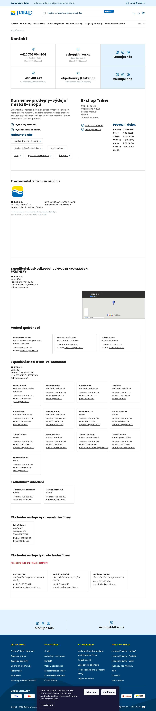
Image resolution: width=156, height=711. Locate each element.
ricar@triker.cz (20, 424)
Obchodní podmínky (21, 665)
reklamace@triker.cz (56, 447)
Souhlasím (109, 692)
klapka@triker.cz (108, 584)
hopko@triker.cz (54, 398)
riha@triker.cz (119, 398)
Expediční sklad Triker (54, 670)
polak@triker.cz (86, 398)
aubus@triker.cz (116, 347)
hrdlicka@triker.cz (29, 350)
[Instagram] (43, 623)
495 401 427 (33, 78)
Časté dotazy (50, 680)
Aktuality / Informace (54, 656)
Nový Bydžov (57, 148)
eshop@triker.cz (137, 3)
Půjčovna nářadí (86, 678)
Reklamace (16, 670)
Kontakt (48, 661)
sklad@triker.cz (20, 470)
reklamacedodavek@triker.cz (93, 447)
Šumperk (63, 155)
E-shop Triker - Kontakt (22, 651)
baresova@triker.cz (55, 499)
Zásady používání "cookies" (24, 680)
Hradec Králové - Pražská (26, 148)
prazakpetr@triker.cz (30, 587)
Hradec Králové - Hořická (26, 141)
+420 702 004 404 (33, 54)
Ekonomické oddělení (54, 675)
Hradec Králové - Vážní (123, 661)
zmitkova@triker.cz (73, 347)
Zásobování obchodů (88, 664)
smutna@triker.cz (54, 424)
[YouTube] (48, 623)
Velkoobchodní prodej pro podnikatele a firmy (54, 3)
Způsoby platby (18, 656)
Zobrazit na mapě (89, 117)
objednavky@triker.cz (78, 78)
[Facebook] (37, 623)
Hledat (108, 11)
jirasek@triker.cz (21, 401)
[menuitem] (15, 23)
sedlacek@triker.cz (69, 587)
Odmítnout (92, 692)
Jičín (16, 155)
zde (56, 698)
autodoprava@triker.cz (123, 447)
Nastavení (47, 705)
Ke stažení (16, 675)
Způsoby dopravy (19, 661)
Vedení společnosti (53, 665)
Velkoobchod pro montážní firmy (91, 671)
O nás (47, 651)
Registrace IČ (84, 660)
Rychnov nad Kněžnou (38, 155)
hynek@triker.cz (21, 541)
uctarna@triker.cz (22, 499)
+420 (94, 125)
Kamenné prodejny (20, 3)
